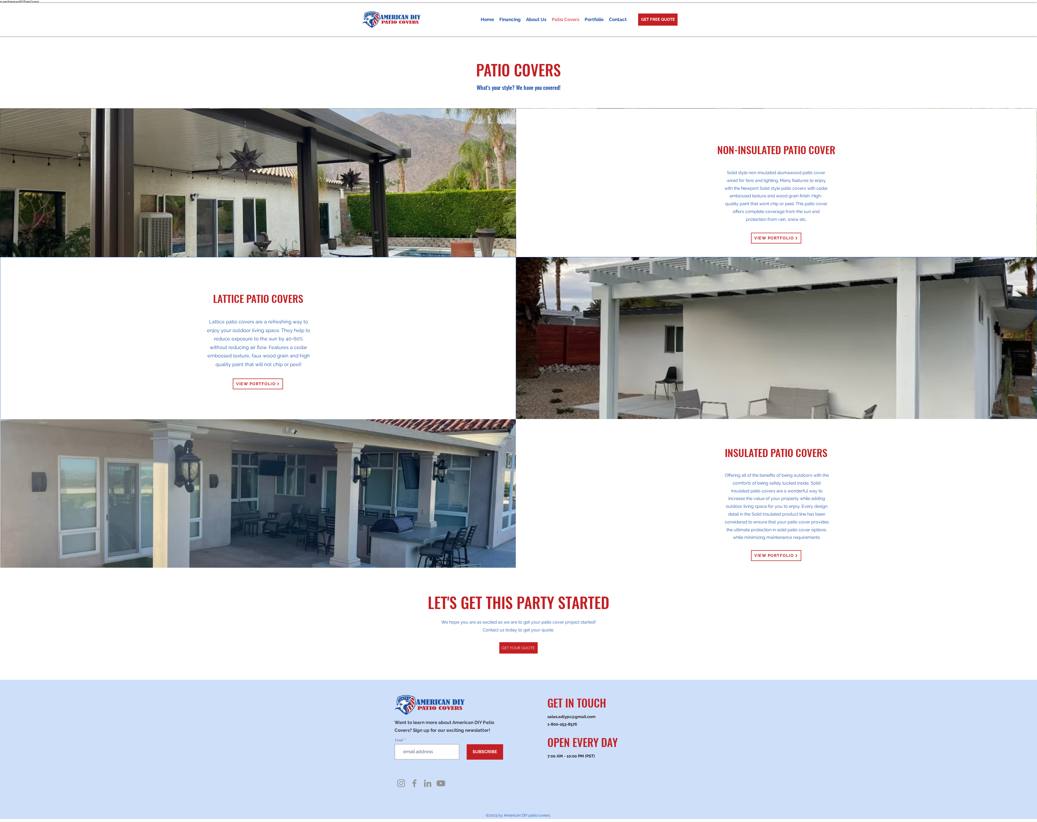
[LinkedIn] (427, 783)
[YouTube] (441, 783)
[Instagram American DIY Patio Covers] (401, 783)
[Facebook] (414, 783)
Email (399, 740)
